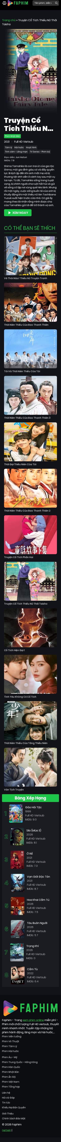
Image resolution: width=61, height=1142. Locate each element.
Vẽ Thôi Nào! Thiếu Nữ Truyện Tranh (25, 278)
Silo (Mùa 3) (33, 830)
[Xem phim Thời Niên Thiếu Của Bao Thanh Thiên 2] (30, 488)
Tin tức (6, 1102)
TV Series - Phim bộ (40, 151)
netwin (6, 1130)
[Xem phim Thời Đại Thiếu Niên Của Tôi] (30, 441)
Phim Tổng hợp (11, 1086)
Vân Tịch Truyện (14, 789)
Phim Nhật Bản (12, 136)
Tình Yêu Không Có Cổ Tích (20, 696)
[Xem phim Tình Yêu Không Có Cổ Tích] (30, 674)
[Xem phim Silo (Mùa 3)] (17, 836)
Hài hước (19, 147)
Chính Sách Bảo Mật (13, 1118)
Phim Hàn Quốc (11, 1067)
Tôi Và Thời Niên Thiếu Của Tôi (22, 371)
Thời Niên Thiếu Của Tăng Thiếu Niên (25, 743)
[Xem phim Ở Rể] (17, 860)
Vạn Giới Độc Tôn (38, 877)
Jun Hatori (21, 157)
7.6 (12, 160)
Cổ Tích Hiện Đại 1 (14, 650)
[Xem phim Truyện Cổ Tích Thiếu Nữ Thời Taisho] (30, 581)
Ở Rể (30, 854)
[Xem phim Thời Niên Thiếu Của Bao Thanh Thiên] (30, 302)
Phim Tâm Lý (9, 1046)
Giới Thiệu (8, 1113)
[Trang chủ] (17, 3)
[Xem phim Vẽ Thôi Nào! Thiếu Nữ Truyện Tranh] (30, 255)
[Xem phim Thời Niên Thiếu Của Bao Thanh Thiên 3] (30, 395)
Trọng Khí (32, 946)
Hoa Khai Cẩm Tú (38, 900)
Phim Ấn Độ (9, 1077)
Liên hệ (6, 1092)
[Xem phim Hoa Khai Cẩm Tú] (17, 906)
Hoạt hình (31, 147)
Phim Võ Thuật (10, 1041)
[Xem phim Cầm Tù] (18, 975)
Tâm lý (8, 147)
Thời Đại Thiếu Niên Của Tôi (20, 464)
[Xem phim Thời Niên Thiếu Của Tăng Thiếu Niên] (30, 720)
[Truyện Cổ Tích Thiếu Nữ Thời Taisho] (30, 71)
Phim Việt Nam (10, 1081)
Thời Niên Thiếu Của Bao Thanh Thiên (26, 324)
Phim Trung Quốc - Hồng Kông (20, 1062)
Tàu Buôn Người (37, 923)
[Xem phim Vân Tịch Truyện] (30, 767)
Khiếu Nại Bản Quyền (14, 1107)
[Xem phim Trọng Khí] (17, 952)
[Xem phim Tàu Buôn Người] (17, 929)
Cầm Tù (32, 969)
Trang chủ (9, 20)
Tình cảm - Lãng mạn (16, 151)
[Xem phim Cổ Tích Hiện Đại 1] (30, 627)
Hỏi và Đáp (8, 1097)
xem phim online (33, 1020)
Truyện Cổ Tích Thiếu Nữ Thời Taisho (25, 603)
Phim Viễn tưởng (11, 1036)
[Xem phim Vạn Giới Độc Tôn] (17, 883)
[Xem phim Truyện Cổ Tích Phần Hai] (30, 534)
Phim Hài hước (10, 1051)
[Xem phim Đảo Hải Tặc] (16, 813)
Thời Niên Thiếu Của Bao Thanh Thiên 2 (27, 510)
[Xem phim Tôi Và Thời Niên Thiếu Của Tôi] (30, 348)
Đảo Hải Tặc (33, 807)
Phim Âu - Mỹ (9, 1057)
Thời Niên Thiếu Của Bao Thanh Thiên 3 (27, 417)
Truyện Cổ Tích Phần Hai (18, 557)
